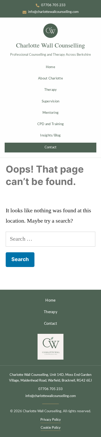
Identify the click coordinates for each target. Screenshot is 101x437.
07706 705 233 (50, 389)
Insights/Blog (50, 135)
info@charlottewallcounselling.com (50, 396)
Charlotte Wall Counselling (50, 45)
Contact (51, 147)
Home (50, 67)
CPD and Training (50, 124)
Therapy (50, 90)
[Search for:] (50, 238)
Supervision (51, 101)
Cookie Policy (51, 428)
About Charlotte (50, 78)
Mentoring (50, 113)
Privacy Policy (50, 420)
